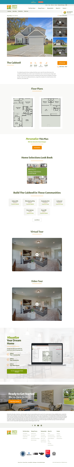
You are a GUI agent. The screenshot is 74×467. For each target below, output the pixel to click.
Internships (49, 443)
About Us (50, 431)
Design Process (34, 431)
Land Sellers (58, 435)
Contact (58, 431)
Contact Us (58, 433)
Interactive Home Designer (35, 438)
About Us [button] (58, 8)
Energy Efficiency (43, 440)
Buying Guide (43, 431)
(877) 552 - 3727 (63, 66)
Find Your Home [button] (31, 8)
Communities (25, 433)
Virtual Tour (20, 11)
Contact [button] (64, 8)
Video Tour (26, 11)
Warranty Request (59, 438)
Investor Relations (50, 445)
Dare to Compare (43, 441)
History (49, 433)
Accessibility (30, 462)
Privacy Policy (25, 462)
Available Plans (25, 436)
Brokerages (35, 462)
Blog (48, 440)
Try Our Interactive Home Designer (17, 371)
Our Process (43, 433)
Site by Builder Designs (41, 462)
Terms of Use (20, 462)
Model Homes (25, 438)
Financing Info (43, 435)
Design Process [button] (41, 8)
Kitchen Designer (33, 440)
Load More (37, 220)
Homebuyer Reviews (51, 435)
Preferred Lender (43, 436)
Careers (49, 441)
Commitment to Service (51, 436)
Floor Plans (15, 11)
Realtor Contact (59, 436)
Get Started (37, 147)
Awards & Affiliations (51, 438)
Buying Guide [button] (50, 8)
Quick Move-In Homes (26, 435)
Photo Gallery (33, 436)
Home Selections (33, 435)
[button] (66, 5)
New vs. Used (43, 438)
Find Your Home (26, 431)
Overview (9, 11)
